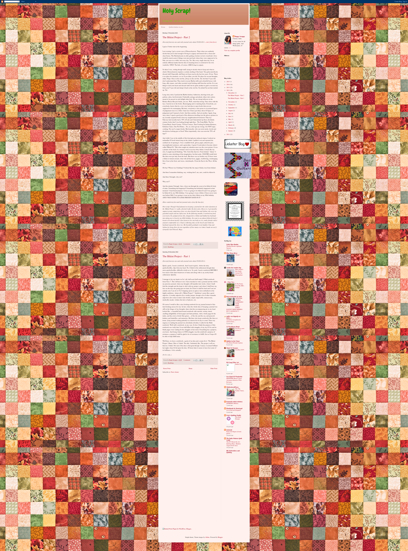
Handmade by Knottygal (234, 408)
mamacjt (229, 430)
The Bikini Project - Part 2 (176, 37)
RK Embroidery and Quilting (233, 451)
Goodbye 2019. (239, 350)
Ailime (207, 537)
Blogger (220, 537)
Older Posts (213, 368)
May (229, 119)
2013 (228, 87)
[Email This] (194, 244)
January (230, 131)
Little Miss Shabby (232, 244)
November (231, 102)
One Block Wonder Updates (234, 343)
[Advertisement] (232, 489)
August (230, 111)
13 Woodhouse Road (232, 327)
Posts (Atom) (175, 372)
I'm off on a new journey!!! (239, 329)
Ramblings (171, 247)
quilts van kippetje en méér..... (233, 317)
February (231, 128)
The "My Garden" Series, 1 (239, 390)
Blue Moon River (231, 253)
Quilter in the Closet (233, 341)
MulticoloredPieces (232, 387)
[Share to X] (198, 244)
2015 (228, 82)
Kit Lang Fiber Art (232, 362)
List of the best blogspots (233, 410)
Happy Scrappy (240, 36)
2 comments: (187, 244)
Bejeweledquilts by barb (234, 296)
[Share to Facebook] (200, 244)
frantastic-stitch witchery (234, 401)
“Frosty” (237, 255)
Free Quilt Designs (238, 418)
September (231, 108)
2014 (228, 84)
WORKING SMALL (232, 403)
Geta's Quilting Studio (233, 415)
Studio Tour (238, 364)
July (229, 113)
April (230, 122)
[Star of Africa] (235, 236)
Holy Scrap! (177, 11)
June (229, 116)
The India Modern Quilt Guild (234, 439)
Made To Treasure (232, 348)
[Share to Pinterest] (202, 244)
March (230, 125)
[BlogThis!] (196, 244)
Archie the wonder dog (233, 267)
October (231, 105)
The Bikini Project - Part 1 (176, 256)
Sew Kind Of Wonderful (234, 376)
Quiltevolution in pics (176, 27)
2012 (228, 90)
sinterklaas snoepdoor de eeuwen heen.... (233, 320)
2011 (228, 134)
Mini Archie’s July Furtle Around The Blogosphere (239, 272)
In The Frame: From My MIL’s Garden (239, 285)
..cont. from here (210, 42)
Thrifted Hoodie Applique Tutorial (234, 247)
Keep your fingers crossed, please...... (233, 432)
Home (163, 27)
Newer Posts (167, 368)
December (231, 93)
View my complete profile (232, 50)
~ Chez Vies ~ (230, 282)
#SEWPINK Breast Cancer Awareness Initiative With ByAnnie (234, 380)
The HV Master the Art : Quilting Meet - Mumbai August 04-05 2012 (233, 443)
